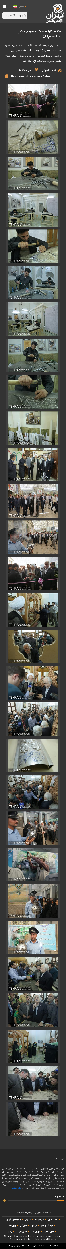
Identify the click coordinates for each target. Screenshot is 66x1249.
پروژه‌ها (12, 1225)
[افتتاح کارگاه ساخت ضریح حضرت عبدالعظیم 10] (33, 464)
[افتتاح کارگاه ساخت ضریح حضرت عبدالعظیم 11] (33, 501)
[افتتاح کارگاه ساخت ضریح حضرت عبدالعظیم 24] (33, 937)
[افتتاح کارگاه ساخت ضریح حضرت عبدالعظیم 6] (33, 319)
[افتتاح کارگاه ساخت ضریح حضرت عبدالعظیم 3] (33, 210)
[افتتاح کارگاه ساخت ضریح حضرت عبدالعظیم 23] (33, 901)
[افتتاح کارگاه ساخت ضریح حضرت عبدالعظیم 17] (33, 683)
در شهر (34, 1225)
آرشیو (10, 1231)
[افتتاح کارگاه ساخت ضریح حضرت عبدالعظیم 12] (33, 537)
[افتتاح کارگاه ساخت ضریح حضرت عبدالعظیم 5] (33, 282)
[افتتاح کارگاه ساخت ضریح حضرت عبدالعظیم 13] (33, 573)
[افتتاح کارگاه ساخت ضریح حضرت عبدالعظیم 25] (33, 974)
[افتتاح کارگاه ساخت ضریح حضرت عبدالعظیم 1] (33, 137)
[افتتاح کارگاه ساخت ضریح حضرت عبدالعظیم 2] (33, 173)
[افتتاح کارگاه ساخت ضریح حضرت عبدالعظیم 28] (33, 1083)
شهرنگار (23, 1225)
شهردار (28, 1219)
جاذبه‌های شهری (13, 1219)
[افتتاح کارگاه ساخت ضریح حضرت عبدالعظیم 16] (33, 646)
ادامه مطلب (16, 1188)
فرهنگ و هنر (47, 1225)
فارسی (21, 6)
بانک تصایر (53, 1219)
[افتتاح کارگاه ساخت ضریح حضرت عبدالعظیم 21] (33, 828)
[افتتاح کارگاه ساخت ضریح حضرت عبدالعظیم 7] (33, 355)
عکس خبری (22, 1231)
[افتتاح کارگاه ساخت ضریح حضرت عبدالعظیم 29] (33, 1119)
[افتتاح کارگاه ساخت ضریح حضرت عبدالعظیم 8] (33, 392)
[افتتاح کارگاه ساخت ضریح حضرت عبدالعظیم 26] (33, 1010)
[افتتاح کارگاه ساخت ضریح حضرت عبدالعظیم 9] (33, 428)
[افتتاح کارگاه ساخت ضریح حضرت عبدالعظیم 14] (33, 101)
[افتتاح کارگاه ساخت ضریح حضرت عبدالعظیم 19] (33, 755)
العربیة (38, 9)
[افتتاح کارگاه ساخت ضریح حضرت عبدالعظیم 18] (33, 719)
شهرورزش (36, 1231)
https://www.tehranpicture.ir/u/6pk (30, 76)
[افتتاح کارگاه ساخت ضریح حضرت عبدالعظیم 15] (33, 610)
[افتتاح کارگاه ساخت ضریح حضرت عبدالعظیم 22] (33, 864)
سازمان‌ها (39, 1219)
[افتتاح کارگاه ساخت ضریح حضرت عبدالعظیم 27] (33, 1046)
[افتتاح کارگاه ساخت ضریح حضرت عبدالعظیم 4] (33, 246)
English (31, 9)
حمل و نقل (49, 1231)
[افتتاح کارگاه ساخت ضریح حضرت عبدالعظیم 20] (33, 792)
